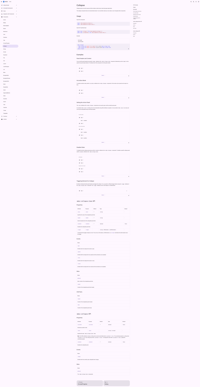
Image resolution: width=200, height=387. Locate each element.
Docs (10, 1)
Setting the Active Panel (83, 102)
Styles (4, 11)
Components (5, 16)
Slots (78, 271)
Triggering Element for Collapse (85, 181)
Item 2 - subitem (84, 138)
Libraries (5, 119)
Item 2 (82, 71)
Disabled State (81, 147)
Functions (5, 116)
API (86, 201)
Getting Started (6, 5)
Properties (79, 205)
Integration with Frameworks (8, 13)
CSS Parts (79, 292)
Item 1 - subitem (84, 120)
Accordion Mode (81, 80)
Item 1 (82, 68)
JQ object (113, 232)
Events (78, 239)
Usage (79, 16)
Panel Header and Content (84, 58)
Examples (80, 55)
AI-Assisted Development (8, 8)
